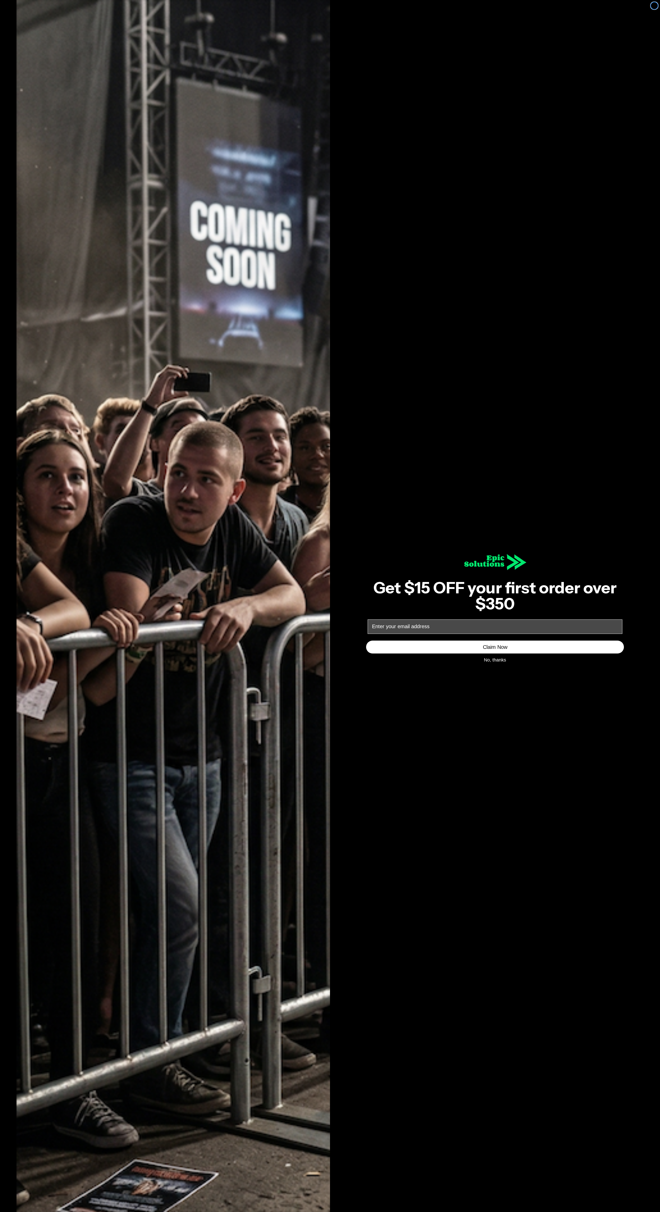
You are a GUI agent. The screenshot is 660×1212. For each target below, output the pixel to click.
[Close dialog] (654, 5)
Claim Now (495, 647)
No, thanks (495, 660)
